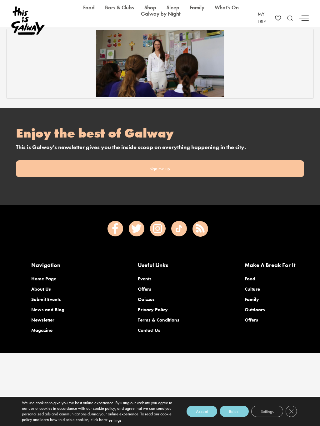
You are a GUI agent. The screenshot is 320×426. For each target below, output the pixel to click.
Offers (144, 289)
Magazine (41, 330)
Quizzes (146, 299)
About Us (41, 289)
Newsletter (42, 320)
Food (250, 279)
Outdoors (255, 310)
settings (115, 420)
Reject (234, 411)
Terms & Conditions (158, 320)
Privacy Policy (153, 310)
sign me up (160, 169)
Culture (252, 289)
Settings (267, 411)
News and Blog (47, 310)
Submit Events (46, 299)
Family (252, 299)
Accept (202, 411)
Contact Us (149, 330)
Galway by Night (161, 13)
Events (145, 279)
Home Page (43, 279)
